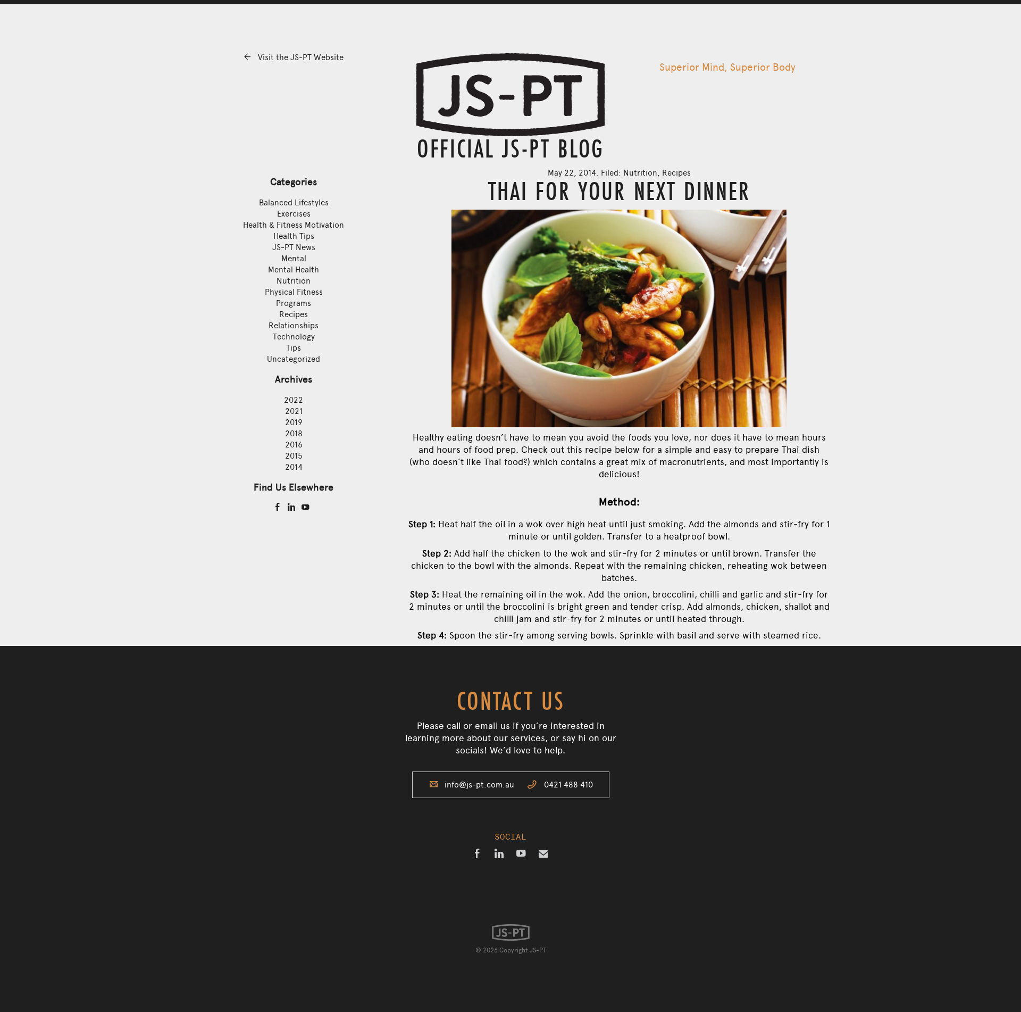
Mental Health (293, 270)
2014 (294, 467)
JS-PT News (293, 247)
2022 (293, 400)
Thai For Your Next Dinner (619, 190)
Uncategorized (293, 359)
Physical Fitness (294, 292)
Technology (294, 337)
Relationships (294, 325)
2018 (294, 433)
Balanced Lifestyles (294, 203)
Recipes (293, 314)
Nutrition (294, 281)
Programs (293, 303)
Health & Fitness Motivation (293, 225)
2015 (294, 456)
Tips (293, 348)
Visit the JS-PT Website (294, 57)
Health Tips (293, 236)
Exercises (294, 214)
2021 (294, 411)
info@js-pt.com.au (479, 785)
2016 (294, 445)
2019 (294, 422)
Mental (293, 258)
